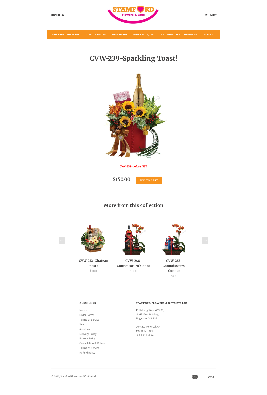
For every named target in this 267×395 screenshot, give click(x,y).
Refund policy (87, 352)
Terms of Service (89, 319)
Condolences (96, 34)
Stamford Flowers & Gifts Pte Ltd (78, 376)
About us (84, 329)
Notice (83, 310)
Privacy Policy (87, 338)
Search (83, 324)
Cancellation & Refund (92, 343)
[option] (93, 247)
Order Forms (86, 315)
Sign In (55, 14)
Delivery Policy (87, 334)
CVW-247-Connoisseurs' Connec (174, 266)
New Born (119, 34)
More (207, 34)
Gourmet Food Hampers (179, 34)
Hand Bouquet (144, 34)
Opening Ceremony (65, 34)
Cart (213, 14)
